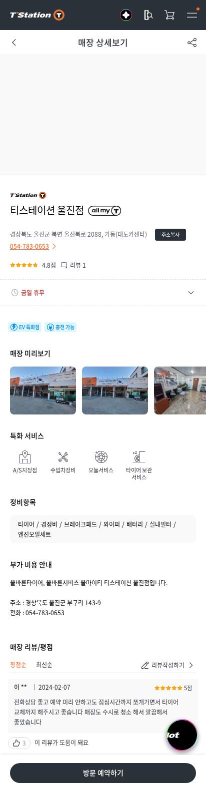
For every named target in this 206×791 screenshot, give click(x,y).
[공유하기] (192, 42)
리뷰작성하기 (168, 665)
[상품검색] (148, 15)
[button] (103, 293)
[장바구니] (170, 15)
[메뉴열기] (192, 15)
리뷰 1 (78, 265)
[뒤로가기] (14, 42)
